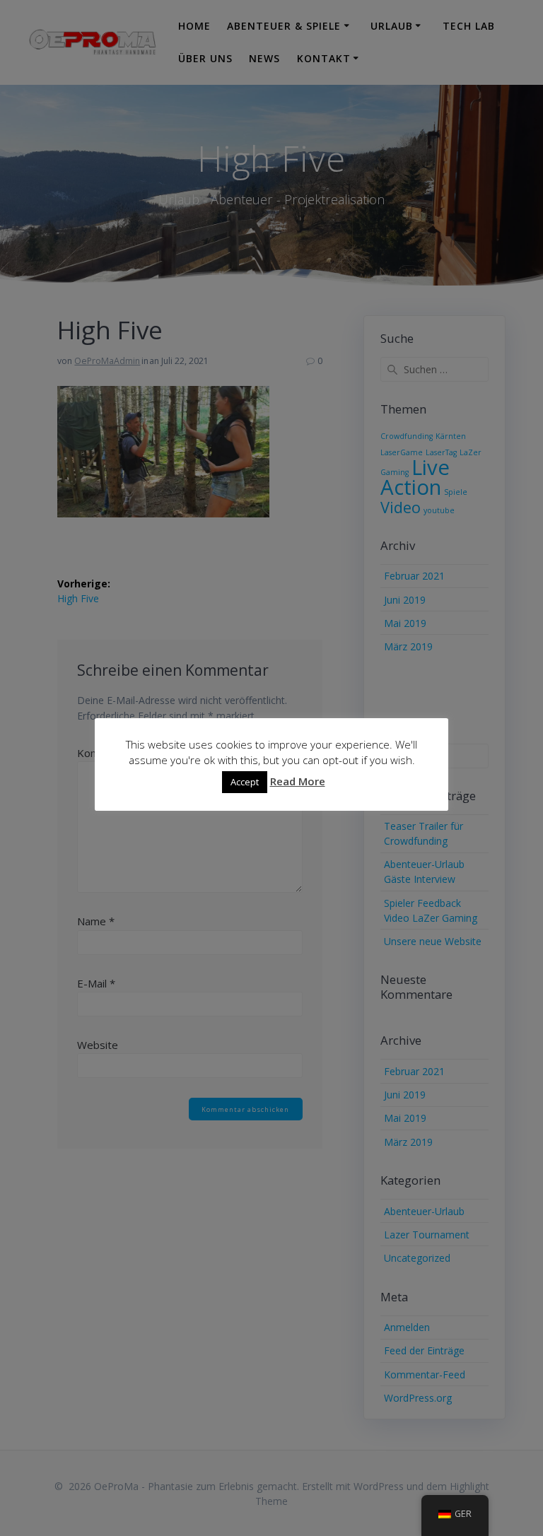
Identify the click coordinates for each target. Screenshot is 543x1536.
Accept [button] (244, 781)
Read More (297, 781)
